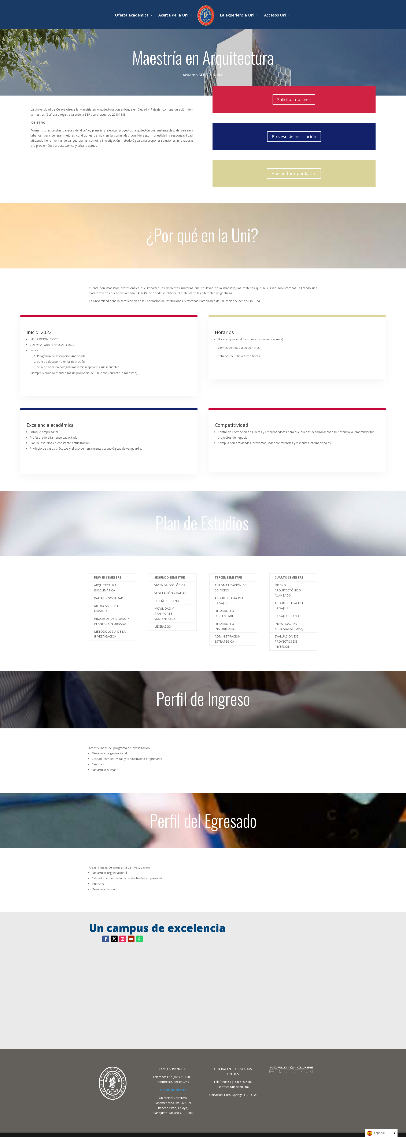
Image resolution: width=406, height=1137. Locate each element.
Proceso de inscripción (294, 136)
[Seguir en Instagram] (122, 939)
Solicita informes (294, 99)
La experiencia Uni (237, 16)
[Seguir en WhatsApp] (139, 939)
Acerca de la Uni (173, 16)
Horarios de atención (173, 1090)
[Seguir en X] (114, 939)
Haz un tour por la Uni (294, 173)
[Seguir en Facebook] (105, 939)
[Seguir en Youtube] (131, 939)
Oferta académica (132, 16)
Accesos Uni (275, 16)
